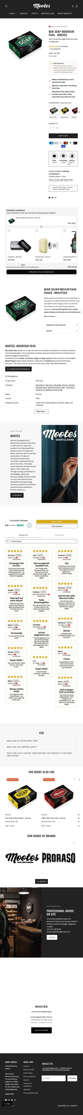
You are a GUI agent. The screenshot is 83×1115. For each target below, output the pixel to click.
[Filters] (7, 541)
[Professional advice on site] (21, 922)
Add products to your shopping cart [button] (41, 272)
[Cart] (77, 6)
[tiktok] (15, 1100)
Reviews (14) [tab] (23, 535)
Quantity (53, 124)
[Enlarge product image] (25, 42)
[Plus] (57, 128)
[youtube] (12, 1100)
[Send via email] (52, 197)
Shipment (27, 1089)
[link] (11, 220)
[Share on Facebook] (49, 197)
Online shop (28, 1073)
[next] (74, 779)
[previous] (9, 779)
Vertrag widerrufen (30, 1093)
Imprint (26, 1080)
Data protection (29, 1076)
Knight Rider (76, 117)
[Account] (73, 6)
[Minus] (50, 128)
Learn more (9, 1094)
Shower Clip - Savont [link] (43, 257)
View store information (61, 180)
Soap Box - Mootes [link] (15, 257)
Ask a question (57, 526)
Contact (26, 1066)
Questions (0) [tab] (59, 535)
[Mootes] (41, 6)
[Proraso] (59, 858)
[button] (54, 46)
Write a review (57, 522)
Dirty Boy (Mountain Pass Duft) (54, 117)
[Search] (6, 6)
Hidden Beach (65, 117)
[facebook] (6, 1100)
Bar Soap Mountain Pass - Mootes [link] (28, 218)
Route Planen (41, 1030)
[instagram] (9, 1100)
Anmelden (72, 1078)
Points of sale (28, 1069)
